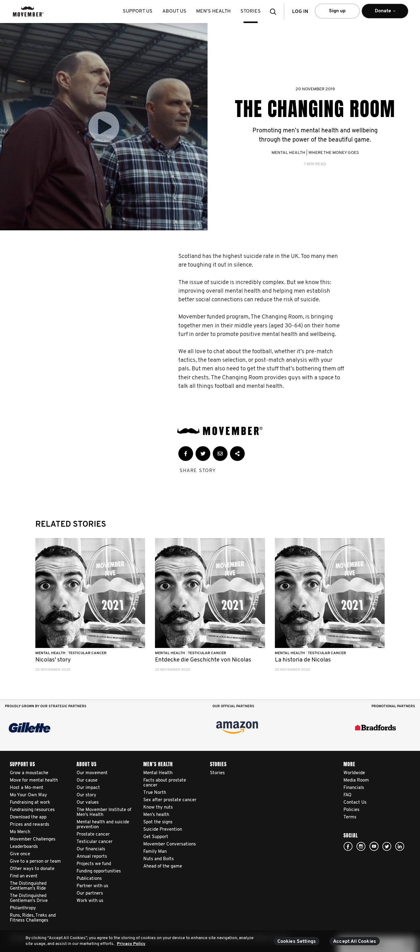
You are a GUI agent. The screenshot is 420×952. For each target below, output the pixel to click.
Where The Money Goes (333, 152)
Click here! (361, 846)
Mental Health (288, 152)
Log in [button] (300, 11)
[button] (275, 11)
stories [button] (250, 11)
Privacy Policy (131, 944)
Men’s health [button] (213, 11)
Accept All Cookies (354, 941)
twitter (386, 846)
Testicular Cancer (87, 653)
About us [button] (174, 11)
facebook (348, 846)
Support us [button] (138, 11)
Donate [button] (379, 13)
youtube (373, 846)
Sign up (337, 11)
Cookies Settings (296, 941)
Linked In (399, 846)
